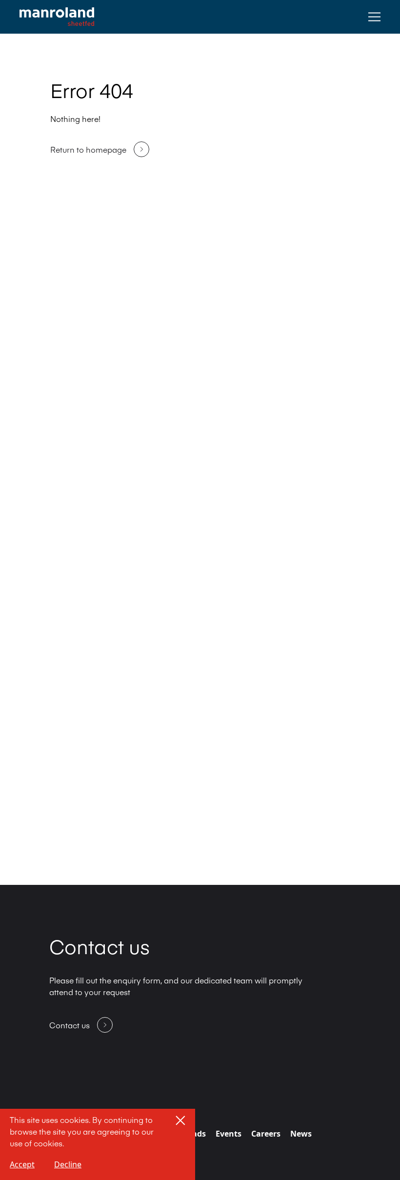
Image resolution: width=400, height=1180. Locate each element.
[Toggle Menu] (374, 17)
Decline (67, 1164)
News (301, 1133)
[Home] (57, 16)
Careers (265, 1133)
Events (228, 1133)
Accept (22, 1164)
